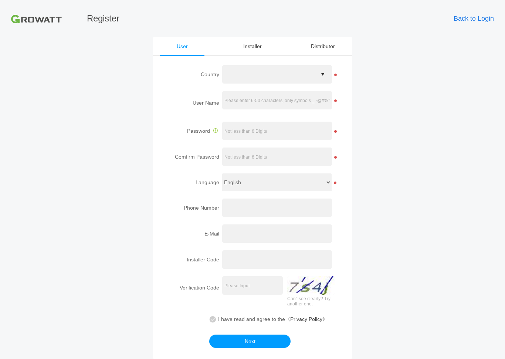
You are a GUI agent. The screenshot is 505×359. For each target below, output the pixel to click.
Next (250, 341)
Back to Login (474, 18)
